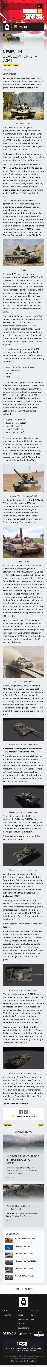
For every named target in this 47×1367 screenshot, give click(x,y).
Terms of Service (21, 1361)
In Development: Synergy (23, 1246)
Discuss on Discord (25, 1116)
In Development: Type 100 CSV (25, 1261)
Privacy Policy (31, 1361)
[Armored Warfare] (34, 17)
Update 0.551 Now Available (24, 1276)
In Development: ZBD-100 (24, 1268)
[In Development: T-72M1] (39, 6)
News (9, 51)
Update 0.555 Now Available (25, 1238)
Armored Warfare (23, 1302)
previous (7, 65)
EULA (12, 1361)
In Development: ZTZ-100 (24, 1253)
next (16, 65)
